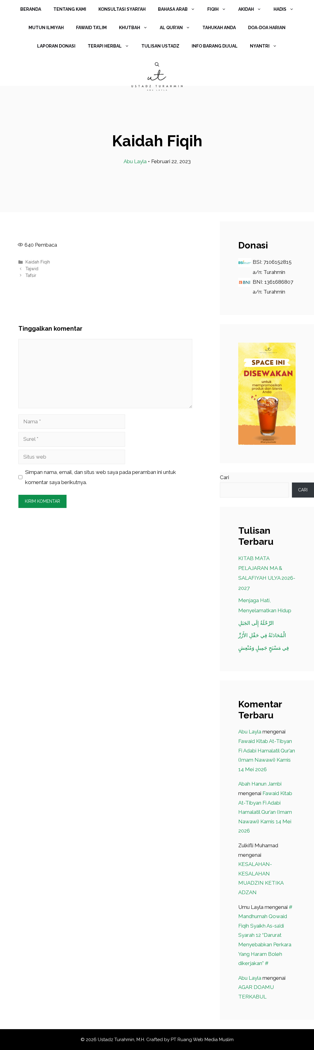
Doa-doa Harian (266, 27)
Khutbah (129, 27)
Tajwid (31, 268)
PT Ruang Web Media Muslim (202, 1039)
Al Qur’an (171, 27)
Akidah (246, 9)
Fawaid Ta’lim (91, 27)
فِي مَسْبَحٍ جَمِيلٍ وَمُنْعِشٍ (263, 648)
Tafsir (30, 275)
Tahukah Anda (219, 27)
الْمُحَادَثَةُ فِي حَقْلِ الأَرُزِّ (262, 635)
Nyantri (260, 46)
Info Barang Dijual (215, 46)
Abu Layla (135, 161)
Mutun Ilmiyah (46, 27)
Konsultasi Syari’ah (122, 9)
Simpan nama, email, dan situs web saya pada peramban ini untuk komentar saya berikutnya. (100, 477)
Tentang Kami (69, 9)
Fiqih (213, 9)
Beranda (30, 9)
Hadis (280, 9)
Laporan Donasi (56, 46)
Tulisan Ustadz (160, 46)
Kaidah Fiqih (37, 261)
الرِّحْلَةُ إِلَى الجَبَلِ (256, 623)
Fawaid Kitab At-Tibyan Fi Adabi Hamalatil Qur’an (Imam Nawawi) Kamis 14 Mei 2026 (265, 812)
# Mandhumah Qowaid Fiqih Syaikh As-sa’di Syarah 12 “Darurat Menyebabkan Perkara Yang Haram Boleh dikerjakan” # (265, 935)
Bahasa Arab (173, 9)
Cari (224, 477)
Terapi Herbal (105, 46)
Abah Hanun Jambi (259, 784)
